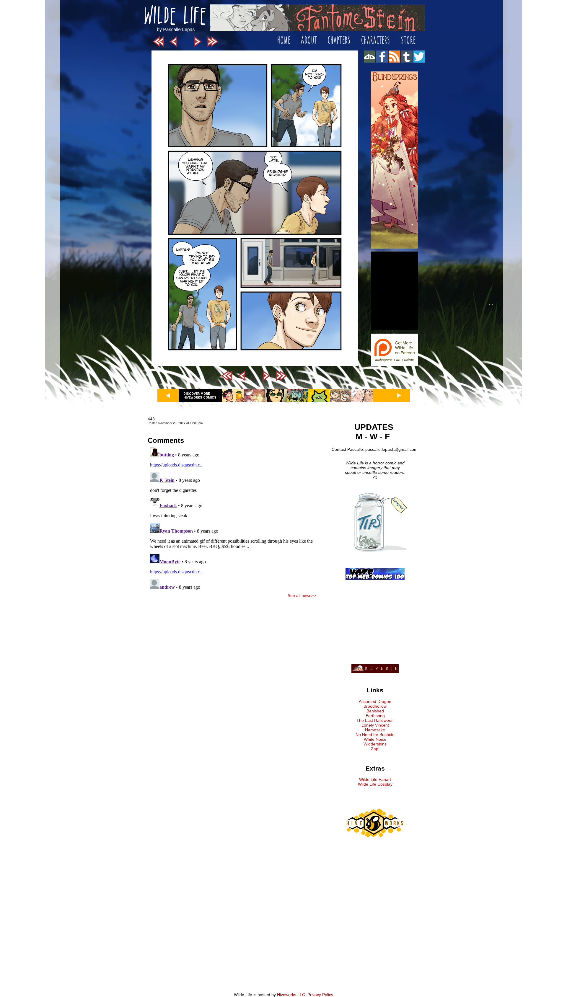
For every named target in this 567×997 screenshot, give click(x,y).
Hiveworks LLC (291, 994)
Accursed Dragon (375, 701)
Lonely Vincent (375, 725)
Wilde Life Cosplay (375, 784)
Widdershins (375, 744)
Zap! (375, 748)
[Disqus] (232, 518)
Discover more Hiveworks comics (199, 395)
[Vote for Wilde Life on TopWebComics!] (375, 578)
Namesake (375, 729)
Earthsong (375, 715)
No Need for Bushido (375, 734)
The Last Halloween (375, 720)
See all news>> (302, 595)
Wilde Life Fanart (375, 779)
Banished (375, 711)
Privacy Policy (320, 994)
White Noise (375, 739)
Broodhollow (375, 706)
